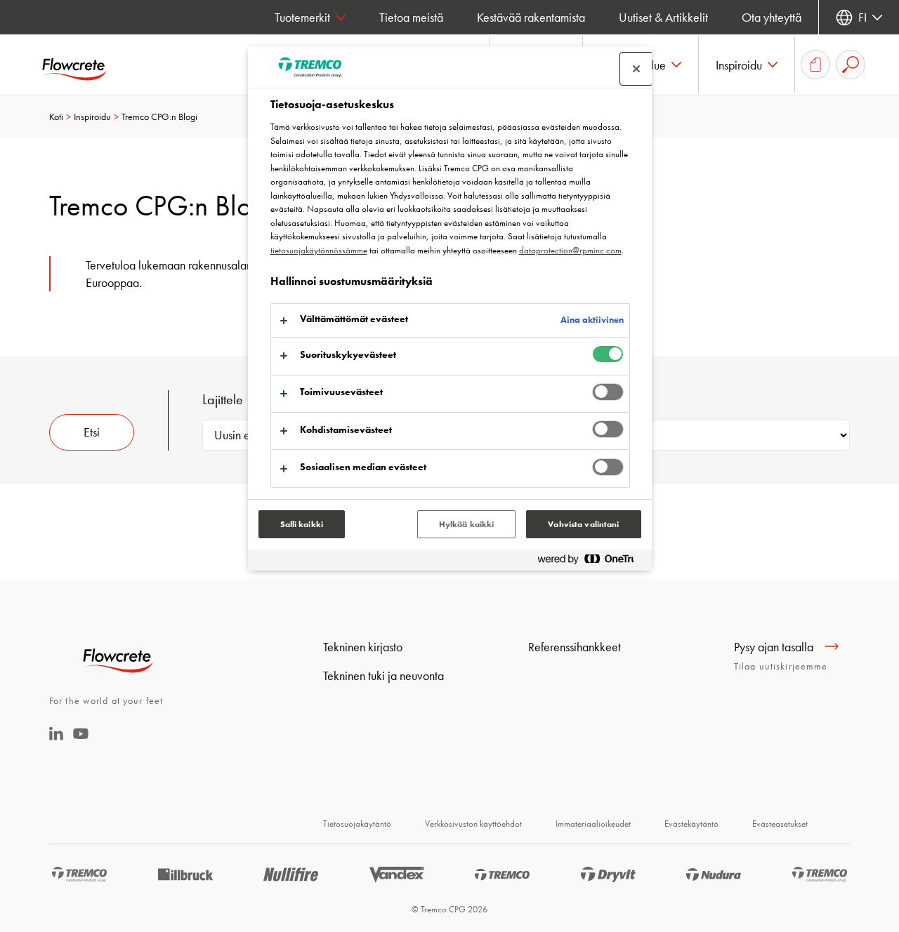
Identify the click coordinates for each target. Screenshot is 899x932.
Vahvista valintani (583, 524)
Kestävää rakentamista (531, 17)
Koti (56, 116)
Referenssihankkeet (574, 647)
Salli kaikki (301, 524)
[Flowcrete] (84, 64)
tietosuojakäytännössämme (318, 250)
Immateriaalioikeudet (593, 824)
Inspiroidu (92, 116)
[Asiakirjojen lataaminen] (815, 64)
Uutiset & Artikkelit (663, 17)
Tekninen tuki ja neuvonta (383, 675)
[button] (747, 64)
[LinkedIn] (56, 736)
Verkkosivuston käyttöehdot (473, 824)
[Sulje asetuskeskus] (636, 68)
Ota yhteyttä (771, 17)
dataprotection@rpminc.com (570, 250)
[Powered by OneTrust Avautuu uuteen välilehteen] (591, 562)
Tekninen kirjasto (362, 647)
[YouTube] (81, 743)
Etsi (92, 432)
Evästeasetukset (780, 824)
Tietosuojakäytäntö (357, 824)
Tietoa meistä (411, 17)
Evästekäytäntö (691, 824)
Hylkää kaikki (466, 524)
